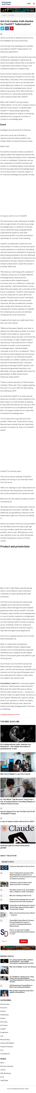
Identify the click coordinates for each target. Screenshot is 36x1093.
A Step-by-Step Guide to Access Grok (22, 866)
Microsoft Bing (5, 1039)
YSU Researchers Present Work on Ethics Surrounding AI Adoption (21, 986)
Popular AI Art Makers (7, 1043)
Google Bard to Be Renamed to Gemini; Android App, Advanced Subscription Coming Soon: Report (22, 907)
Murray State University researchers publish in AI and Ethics (22, 991)
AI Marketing (4, 1015)
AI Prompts (4, 1022)
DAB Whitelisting (5, 1073)
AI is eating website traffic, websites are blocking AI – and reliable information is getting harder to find (15, 747)
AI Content (11, 15)
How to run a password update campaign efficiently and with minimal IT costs (22, 931)
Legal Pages (4, 1080)
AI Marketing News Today (20, 1089)
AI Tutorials (4, 1025)
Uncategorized (5, 1053)
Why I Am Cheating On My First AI (20, 895)
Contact (2, 1070)
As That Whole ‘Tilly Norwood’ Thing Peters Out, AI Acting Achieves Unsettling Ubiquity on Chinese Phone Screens (17, 802)
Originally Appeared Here (10, 714)
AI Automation (5, 1004)
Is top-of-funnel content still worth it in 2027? (17, 821)
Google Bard (4, 1032)
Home (4, 15)
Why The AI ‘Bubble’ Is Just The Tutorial (15, 774)
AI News (3, 1018)
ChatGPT (3, 1029)
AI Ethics (3, 1011)
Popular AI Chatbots (6, 1046)
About (2, 1063)
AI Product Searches (6, 1066)
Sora (1, 1050)
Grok (1, 1036)
